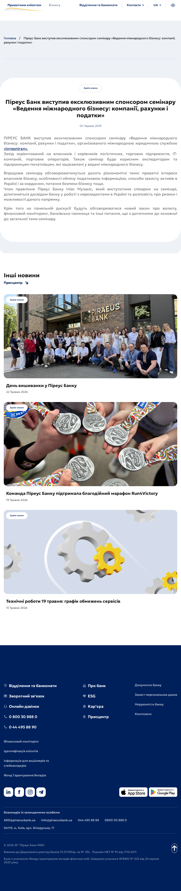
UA (155, 5)
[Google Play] (163, 792)
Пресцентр (13, 283)
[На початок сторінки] (174, 848)
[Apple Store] (133, 792)
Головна (10, 38)
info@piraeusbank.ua (56, 820)
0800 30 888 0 (116, 820)
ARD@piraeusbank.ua (19, 820)
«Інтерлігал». (16, 148)
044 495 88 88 (88, 820)
